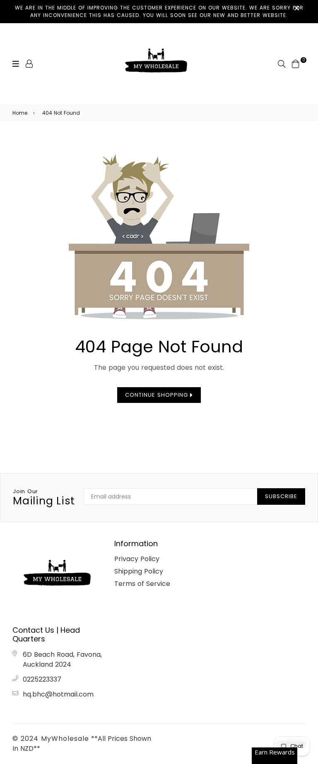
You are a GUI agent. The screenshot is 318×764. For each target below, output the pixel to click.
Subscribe (281, 496)
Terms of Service (142, 583)
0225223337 (42, 679)
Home (19, 112)
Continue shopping (157, 395)
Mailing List (44, 497)
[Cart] (295, 63)
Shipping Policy (138, 571)
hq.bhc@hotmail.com (58, 694)
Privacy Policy (136, 559)
